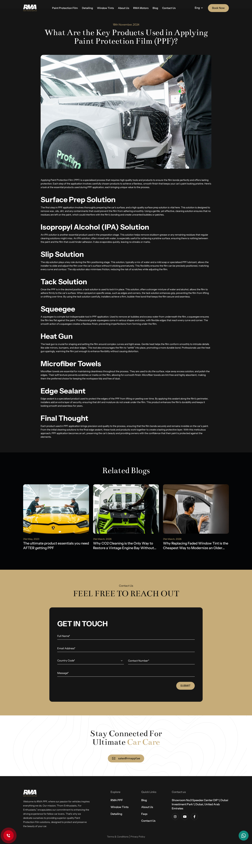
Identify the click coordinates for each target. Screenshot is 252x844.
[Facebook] (194, 816)
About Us (123, 8)
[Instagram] (175, 816)
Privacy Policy (137, 836)
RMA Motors (140, 8)
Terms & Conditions (118, 836)
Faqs (144, 814)
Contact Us (169, 8)
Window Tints (105, 8)
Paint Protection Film (65, 8)
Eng (197, 7)
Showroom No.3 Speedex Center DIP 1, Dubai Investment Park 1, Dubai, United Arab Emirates (200, 804)
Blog (155, 8)
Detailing (87, 8)
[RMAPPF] (30, 8)
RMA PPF (117, 800)
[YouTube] (184, 816)
